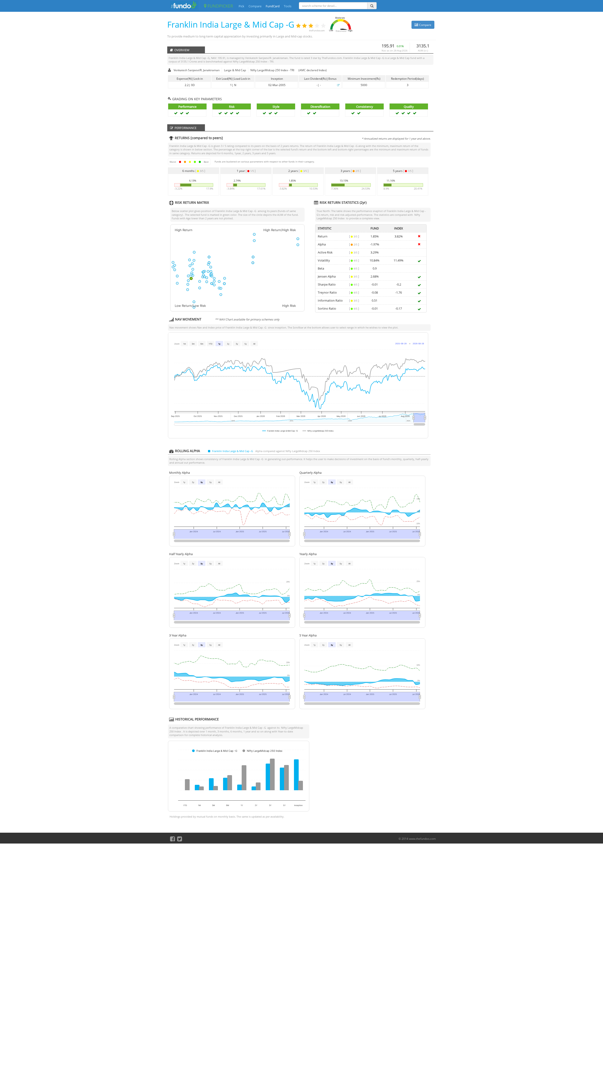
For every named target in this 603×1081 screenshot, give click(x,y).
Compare (255, 6)
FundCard (273, 6)
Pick (241, 6)
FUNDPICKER (219, 6)
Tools (287, 6)
